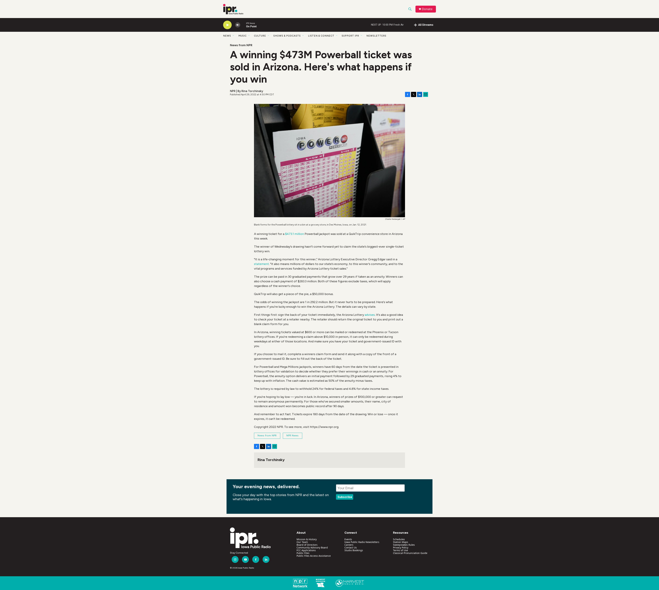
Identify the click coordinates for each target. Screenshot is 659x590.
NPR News (292, 435)
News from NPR (241, 45)
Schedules (399, 539)
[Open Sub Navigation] (233, 35)
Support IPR (350, 35)
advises (370, 315)
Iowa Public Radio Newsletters (361, 542)
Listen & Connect (321, 35)
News (227, 35)
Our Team (302, 542)
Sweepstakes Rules (404, 544)
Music (242, 35)
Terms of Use (400, 550)
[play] (227, 25)
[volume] (238, 25)
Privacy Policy (400, 547)
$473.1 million (294, 234)
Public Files (303, 553)
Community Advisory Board (312, 547)
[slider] (243, 25)
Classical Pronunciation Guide (410, 553)
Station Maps (400, 542)
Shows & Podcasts (287, 35)
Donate (427, 9)
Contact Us (350, 547)
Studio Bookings (353, 550)
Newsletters (376, 35)
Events (348, 539)
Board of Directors (307, 544)
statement (261, 264)
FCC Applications (306, 550)
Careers (348, 544)
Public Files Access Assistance (314, 555)
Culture (260, 35)
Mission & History (307, 539)
